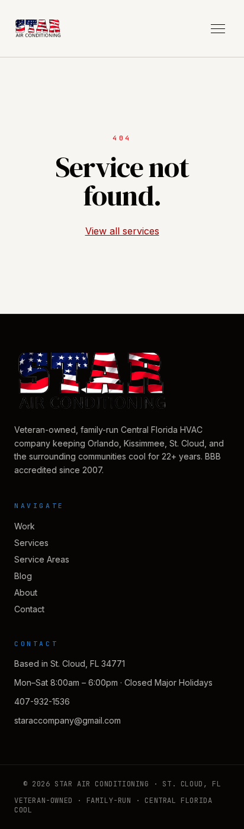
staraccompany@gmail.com (67, 720)
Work (24, 526)
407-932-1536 (42, 701)
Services (31, 543)
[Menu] (218, 29)
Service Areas (41, 559)
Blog (23, 576)
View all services (122, 231)
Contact (29, 609)
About (25, 592)
